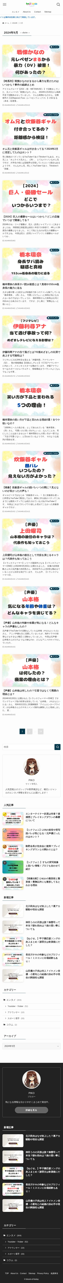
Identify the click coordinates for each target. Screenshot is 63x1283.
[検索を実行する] (57, 747)
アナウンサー (16, 1012)
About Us (14, 1273)
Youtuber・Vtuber (18, 1006)
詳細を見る (31, 1110)
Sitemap (31, 1273)
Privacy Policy (43, 1273)
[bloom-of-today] (31, 4)
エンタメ (13, 1000)
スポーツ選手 (16, 1018)
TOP (7, 1273)
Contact (23, 1273)
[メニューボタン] (4, 4)
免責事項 (54, 1273)
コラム (11, 1024)
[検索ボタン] (58, 4)
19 (40, 731)
